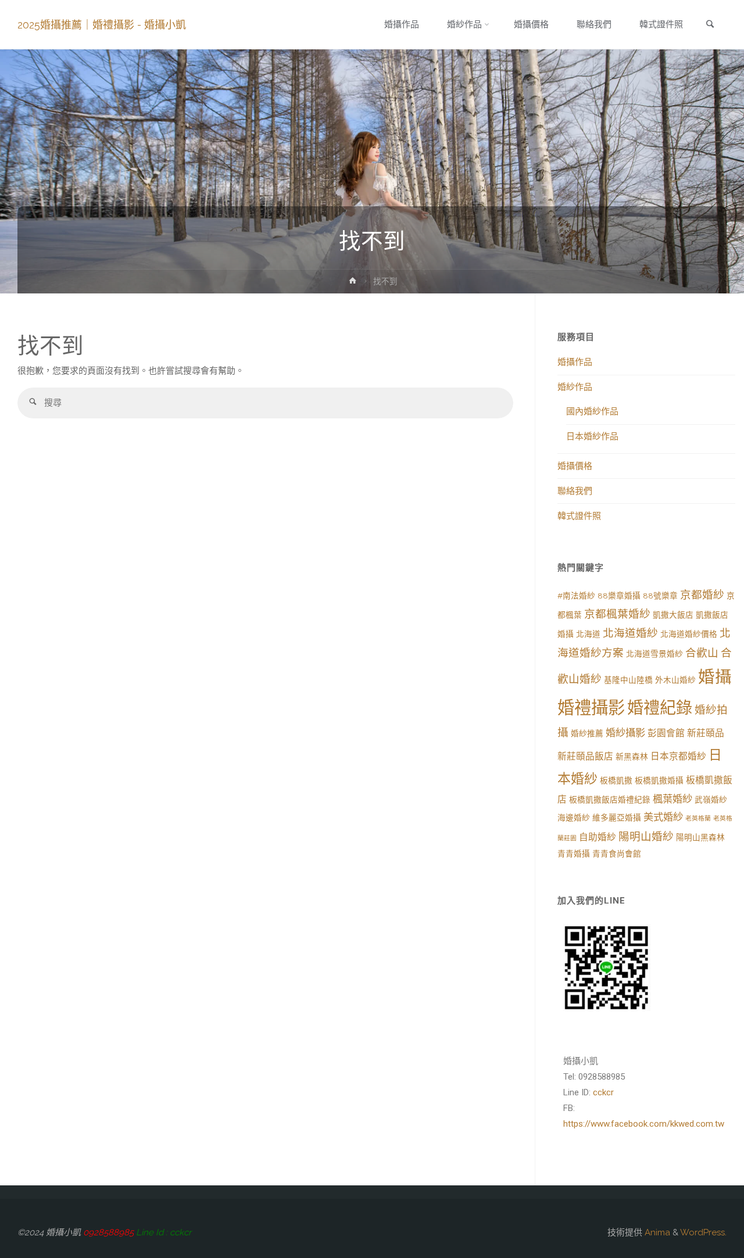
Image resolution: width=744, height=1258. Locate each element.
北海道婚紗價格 (688, 634)
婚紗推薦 (587, 733)
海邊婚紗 (573, 817)
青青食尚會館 (616, 853)
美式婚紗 (663, 817)
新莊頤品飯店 (585, 756)
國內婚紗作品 (592, 411)
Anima (656, 1232)
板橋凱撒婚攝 (659, 780)
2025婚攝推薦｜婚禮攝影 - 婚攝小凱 (101, 25)
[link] (709, 25)
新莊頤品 (705, 733)
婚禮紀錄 (659, 708)
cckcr (603, 1092)
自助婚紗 (597, 837)
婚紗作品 (574, 387)
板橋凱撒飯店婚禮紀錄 (609, 799)
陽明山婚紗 (646, 836)
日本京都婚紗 (678, 756)
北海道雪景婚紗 (654, 653)
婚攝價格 (574, 466)
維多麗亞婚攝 (616, 817)
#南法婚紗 (576, 595)
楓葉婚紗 (672, 799)
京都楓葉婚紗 (617, 614)
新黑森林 (632, 756)
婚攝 (715, 677)
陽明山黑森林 (700, 837)
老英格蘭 (698, 818)
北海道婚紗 (630, 633)
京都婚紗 (702, 595)
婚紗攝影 (625, 733)
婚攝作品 (574, 362)
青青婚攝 (573, 853)
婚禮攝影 (591, 707)
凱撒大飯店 (673, 614)
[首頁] (352, 283)
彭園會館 (666, 733)
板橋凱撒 (616, 780)
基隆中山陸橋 (628, 679)
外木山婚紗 (675, 679)
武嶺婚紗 (711, 799)
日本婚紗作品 (592, 436)
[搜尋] (32, 403)
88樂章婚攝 (619, 595)
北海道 (588, 634)
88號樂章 (660, 595)
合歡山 (701, 653)
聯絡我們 (574, 491)
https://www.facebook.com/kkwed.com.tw (643, 1124)
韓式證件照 (579, 516)
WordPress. (703, 1232)
